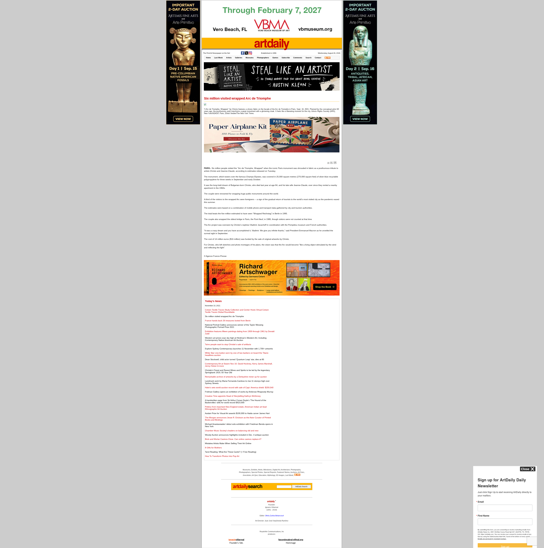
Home (208, 58)
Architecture (285, 470)
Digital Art (276, 470)
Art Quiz (255, 475)
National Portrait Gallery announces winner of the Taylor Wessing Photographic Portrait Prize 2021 (234, 326)
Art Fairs (301, 472)
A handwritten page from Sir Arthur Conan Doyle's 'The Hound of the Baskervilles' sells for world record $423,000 (235, 401)
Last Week (218, 58)
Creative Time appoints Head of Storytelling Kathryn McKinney (233, 396)
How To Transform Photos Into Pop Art (222, 456)
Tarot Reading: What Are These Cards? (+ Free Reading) (230, 452)
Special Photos (257, 472)
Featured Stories (283, 472)
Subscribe (286, 58)
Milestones (267, 470)
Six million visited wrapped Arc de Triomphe (224, 316)
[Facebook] (242, 54)
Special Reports (270, 472)
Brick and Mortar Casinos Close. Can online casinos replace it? (233, 439)
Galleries (238, 58)
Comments (297, 58)
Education (262, 475)
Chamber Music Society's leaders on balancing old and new (231, 430)
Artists (229, 58)
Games (275, 58)
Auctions (293, 472)
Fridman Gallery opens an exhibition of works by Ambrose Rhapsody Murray (239, 392)
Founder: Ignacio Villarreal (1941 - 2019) (271, 507)
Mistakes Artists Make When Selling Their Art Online (228, 443)
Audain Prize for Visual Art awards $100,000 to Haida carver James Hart (237, 413)
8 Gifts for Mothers (213, 447)
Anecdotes (247, 475)
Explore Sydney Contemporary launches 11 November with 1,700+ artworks (239, 349)
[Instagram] (250, 54)
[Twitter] (246, 54)
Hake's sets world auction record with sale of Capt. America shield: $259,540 (239, 387)
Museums (250, 58)
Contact (318, 58)
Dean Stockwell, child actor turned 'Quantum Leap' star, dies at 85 (234, 359)
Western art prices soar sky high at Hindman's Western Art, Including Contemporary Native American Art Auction (235, 339)
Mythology (271, 475)
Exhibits (254, 470)
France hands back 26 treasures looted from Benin (228, 320)
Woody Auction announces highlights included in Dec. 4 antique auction (237, 435)
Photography (295, 470)
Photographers (263, 58)
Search (308, 58)
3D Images (280, 475)
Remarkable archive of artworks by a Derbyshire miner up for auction (236, 377)
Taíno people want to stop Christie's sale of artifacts (228, 344)
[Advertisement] (307, 319)
